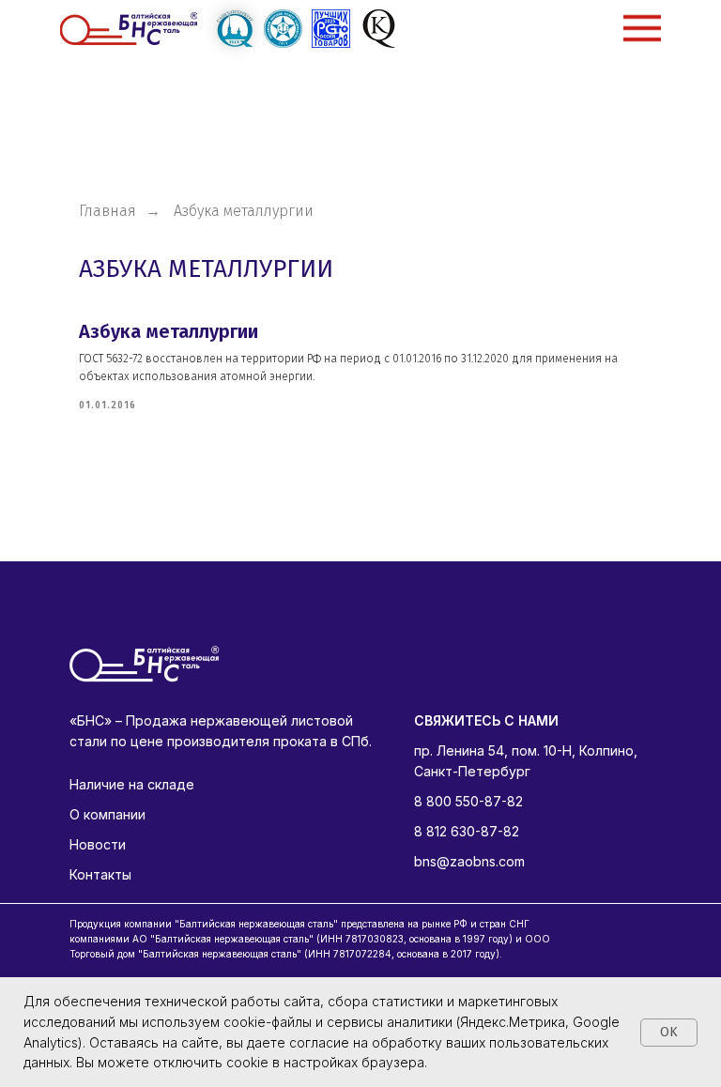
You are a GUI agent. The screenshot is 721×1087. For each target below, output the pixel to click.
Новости (97, 844)
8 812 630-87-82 (466, 831)
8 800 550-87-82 (468, 801)
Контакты (100, 874)
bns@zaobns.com (469, 861)
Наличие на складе (131, 784)
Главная (107, 211)
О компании (107, 814)
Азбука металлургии (168, 331)
